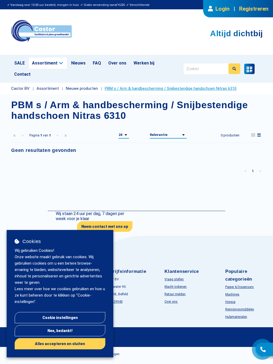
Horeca (230, 302)
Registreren (253, 9)
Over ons (117, 63)
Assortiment (45, 63)
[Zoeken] (234, 68)
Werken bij (144, 63)
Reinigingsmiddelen (239, 309)
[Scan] (249, 69)
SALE (19, 63)
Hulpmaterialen (236, 317)
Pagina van (40, 135)
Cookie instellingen (60, 318)
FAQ (97, 63)
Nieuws (78, 63)
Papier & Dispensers (239, 287)
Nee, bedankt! (60, 331)
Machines (232, 294)
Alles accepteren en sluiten (60, 344)
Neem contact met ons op (104, 226)
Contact (22, 74)
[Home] (72, 31)
